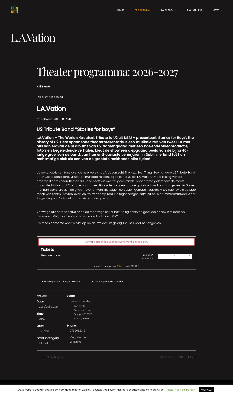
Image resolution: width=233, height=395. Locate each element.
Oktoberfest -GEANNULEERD (176, 357)
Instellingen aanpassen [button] (181, 389)
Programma (142, 10)
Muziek (44, 343)
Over (216, 10)
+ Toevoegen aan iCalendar (107, 281)
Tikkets (120, 266)
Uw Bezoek (167, 10)
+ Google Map (82, 318)
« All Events (44, 86)
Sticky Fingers (54, 357)
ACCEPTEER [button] (206, 389)
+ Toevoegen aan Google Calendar (61, 281)
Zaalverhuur (195, 10)
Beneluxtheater (80, 301)
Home (120, 10)
